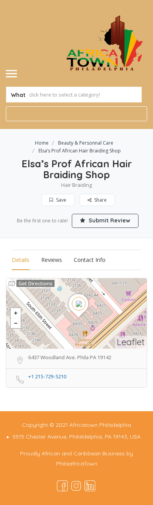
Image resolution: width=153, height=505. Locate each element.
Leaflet (131, 341)
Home (42, 143)
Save (60, 200)
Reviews (51, 259)
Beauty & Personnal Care (85, 143)
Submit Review (108, 220)
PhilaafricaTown (76, 463)
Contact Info (90, 259)
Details (20, 259)
